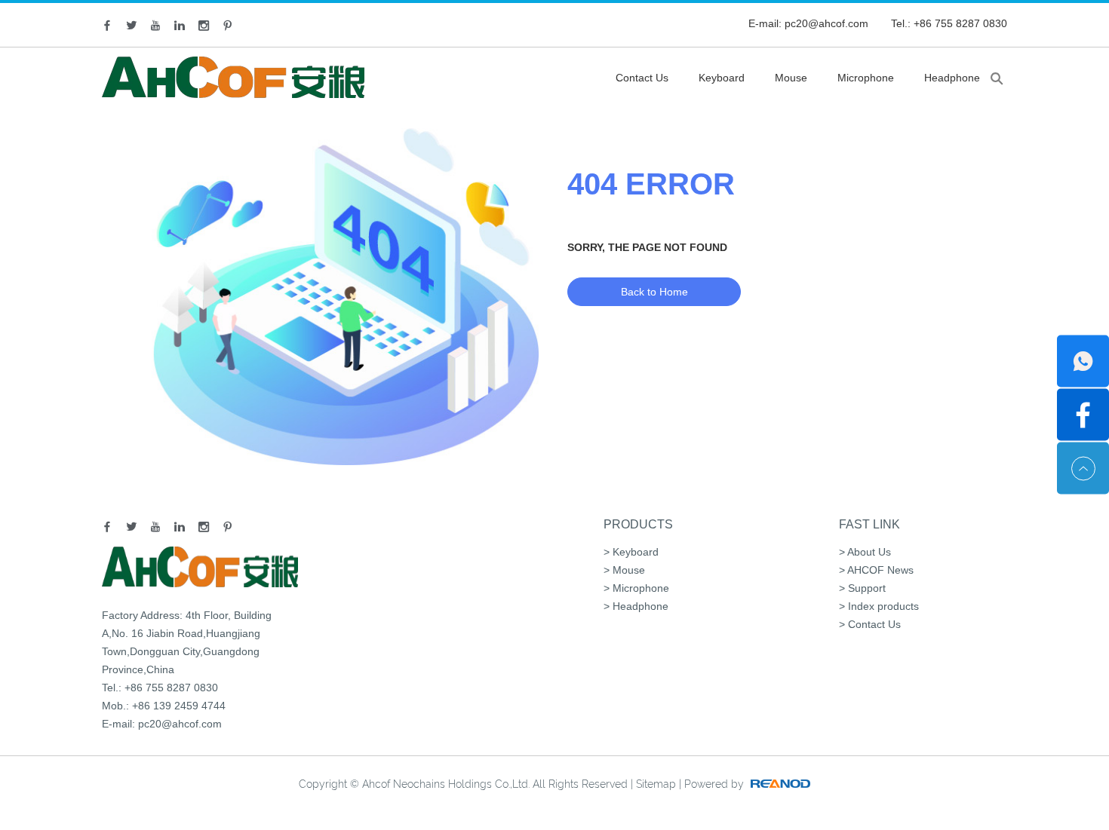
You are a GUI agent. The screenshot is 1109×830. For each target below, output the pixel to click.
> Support (862, 588)
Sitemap (656, 784)
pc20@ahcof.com (826, 23)
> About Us (865, 552)
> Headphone (636, 606)
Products (638, 524)
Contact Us (642, 78)
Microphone (865, 78)
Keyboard (722, 78)
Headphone (952, 78)
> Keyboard (631, 552)
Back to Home (654, 292)
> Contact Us (870, 624)
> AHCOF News (876, 570)
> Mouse (624, 570)
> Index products (879, 606)
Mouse (791, 78)
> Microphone (636, 588)
